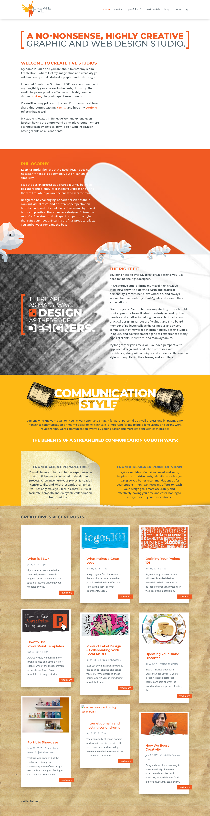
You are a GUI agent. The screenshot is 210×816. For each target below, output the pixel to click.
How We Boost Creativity (157, 747)
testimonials (153, 9)
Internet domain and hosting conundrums (103, 725)
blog (166, 9)
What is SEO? (38, 559)
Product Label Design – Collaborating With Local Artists (103, 650)
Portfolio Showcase (42, 742)
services (119, 9)
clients (61, 107)
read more (66, 592)
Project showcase (43, 752)
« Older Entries (29, 801)
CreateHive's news (170, 755)
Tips (43, 564)
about (106, 9)
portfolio (133, 9)
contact (178, 9)
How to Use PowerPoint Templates (45, 644)
